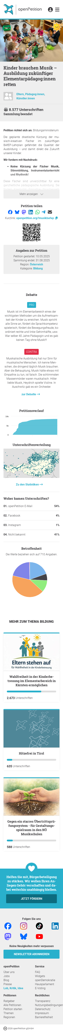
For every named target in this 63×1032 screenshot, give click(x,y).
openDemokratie (45, 980)
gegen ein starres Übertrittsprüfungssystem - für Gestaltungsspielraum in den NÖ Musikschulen (31, 827)
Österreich (36, 264)
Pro (31, 305)
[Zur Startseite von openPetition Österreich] (23, 9)
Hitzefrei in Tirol (31, 753)
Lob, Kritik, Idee (13, 988)
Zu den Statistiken (28, 484)
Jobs (7, 976)
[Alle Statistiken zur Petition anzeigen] (31, 477)
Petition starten (13, 1009)
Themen (9, 1013)
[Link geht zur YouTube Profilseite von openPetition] (39, 936)
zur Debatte (29, 394)
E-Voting (40, 988)
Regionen (9, 1017)
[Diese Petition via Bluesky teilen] (17, 211)
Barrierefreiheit (44, 1017)
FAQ (37, 972)
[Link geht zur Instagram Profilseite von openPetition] (23, 925)
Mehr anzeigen (29, 194)
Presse (8, 984)
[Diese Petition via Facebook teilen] (10, 211)
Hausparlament (44, 984)
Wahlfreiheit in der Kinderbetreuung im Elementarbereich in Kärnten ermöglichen (32, 680)
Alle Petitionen (12, 1005)
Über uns (9, 972)
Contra (31, 351)
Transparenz (42, 1001)
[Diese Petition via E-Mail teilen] (49, 211)
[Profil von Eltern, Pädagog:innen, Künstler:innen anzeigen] (8, 97)
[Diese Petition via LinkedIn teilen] (31, 211)
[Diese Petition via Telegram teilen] (43, 211)
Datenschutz (42, 1009)
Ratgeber (9, 1001)
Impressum (42, 1013)
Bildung (38, 268)
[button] (50, 9)
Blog (6, 980)
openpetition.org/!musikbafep (35, 218)
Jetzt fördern (31, 898)
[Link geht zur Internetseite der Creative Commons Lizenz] (6, 1028)
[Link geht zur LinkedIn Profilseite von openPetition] (55, 925)
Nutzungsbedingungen (49, 1005)
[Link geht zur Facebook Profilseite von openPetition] (7, 925)
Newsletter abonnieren (31, 954)
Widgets (40, 976)
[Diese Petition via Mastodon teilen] (24, 211)
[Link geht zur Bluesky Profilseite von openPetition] (23, 936)
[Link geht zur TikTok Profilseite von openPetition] (39, 925)
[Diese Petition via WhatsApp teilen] (37, 211)
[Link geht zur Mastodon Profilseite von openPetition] (7, 936)
